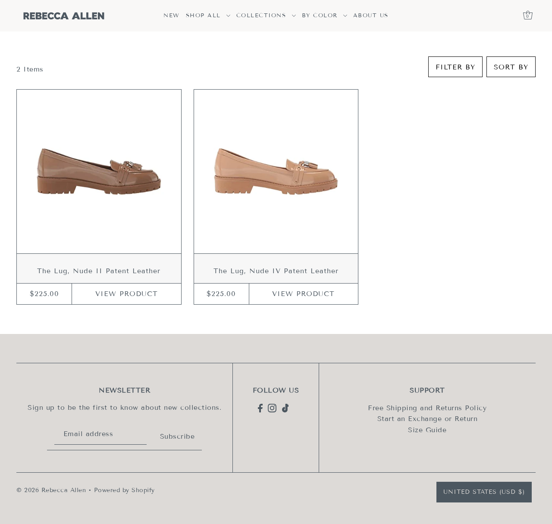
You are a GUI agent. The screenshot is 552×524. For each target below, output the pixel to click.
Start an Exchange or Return (427, 419)
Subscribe (177, 436)
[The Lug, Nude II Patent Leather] (99, 171)
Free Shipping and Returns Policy (427, 408)
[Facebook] (260, 407)
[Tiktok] (285, 407)
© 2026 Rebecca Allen (51, 490)
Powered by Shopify (124, 490)
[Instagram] (272, 407)
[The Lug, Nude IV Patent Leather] (276, 171)
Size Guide (427, 430)
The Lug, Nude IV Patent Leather (276, 271)
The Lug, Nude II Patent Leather (98, 271)
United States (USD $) (484, 492)
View (126, 294)
